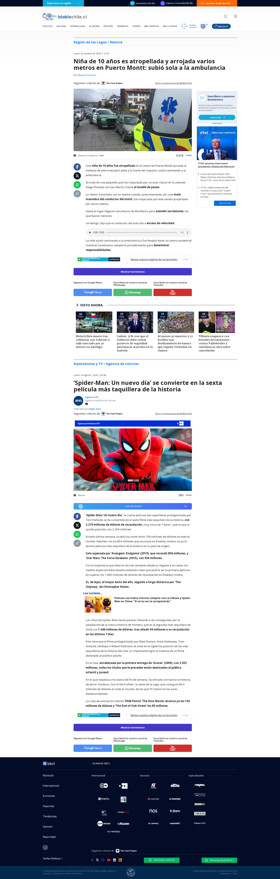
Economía (94, 26)
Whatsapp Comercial (163, 859)
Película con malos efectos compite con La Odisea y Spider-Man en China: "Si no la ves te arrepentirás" (152, 599)
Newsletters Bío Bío (145, 3)
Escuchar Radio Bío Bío (218, 3)
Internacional (77, 26)
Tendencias (122, 26)
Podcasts (48, 26)
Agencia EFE (92, 397)
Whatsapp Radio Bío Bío (221, 860)
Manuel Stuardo (87, 75)
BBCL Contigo (170, 26)
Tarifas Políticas (51, 858)
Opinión (136, 26)
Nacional (61, 26)
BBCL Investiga (151, 26)
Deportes (108, 26)
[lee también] (99, 604)
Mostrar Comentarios (133, 271)
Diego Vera (95, 408)
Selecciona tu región (59, 3)
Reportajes (49, 837)
